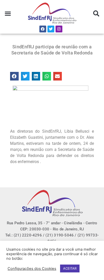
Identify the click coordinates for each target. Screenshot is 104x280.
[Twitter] (50, 29)
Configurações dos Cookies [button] (32, 268)
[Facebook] (42, 29)
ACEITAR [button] (69, 268)
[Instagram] (59, 29)
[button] (8, 13)
